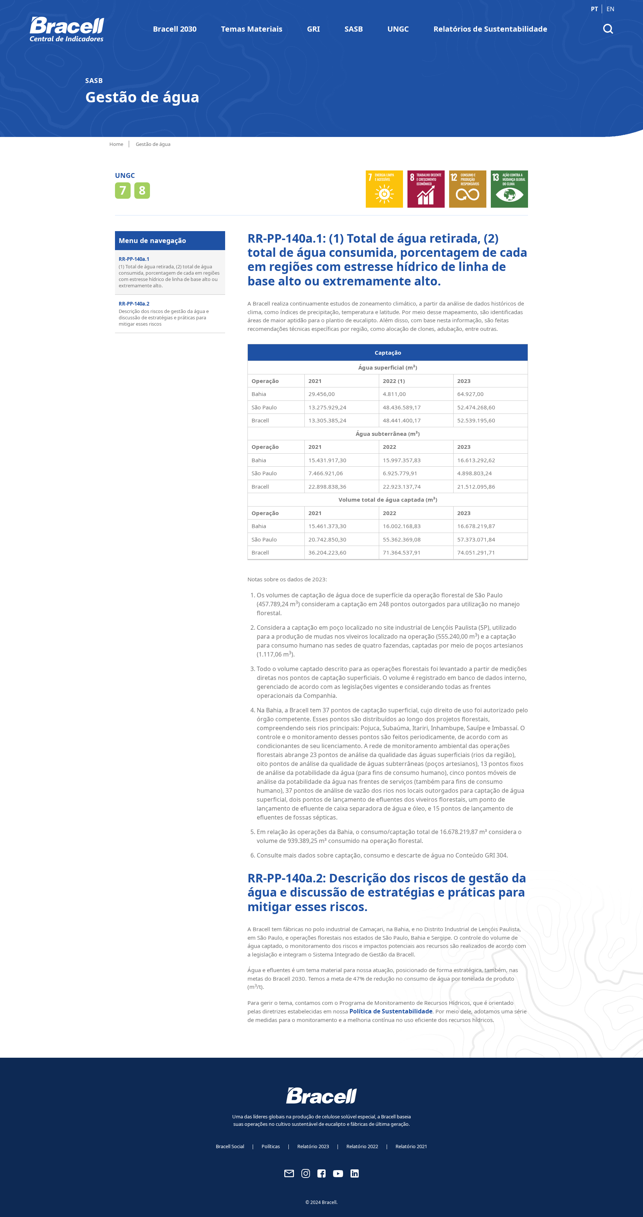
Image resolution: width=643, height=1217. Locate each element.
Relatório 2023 (313, 1146)
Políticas (271, 1146)
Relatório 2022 (362, 1146)
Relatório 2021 (411, 1146)
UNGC (398, 29)
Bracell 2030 (174, 29)
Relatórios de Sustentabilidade (490, 29)
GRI (313, 29)
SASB (354, 29)
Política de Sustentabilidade (390, 1011)
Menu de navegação (152, 240)
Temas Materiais (251, 29)
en (610, 9)
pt (594, 9)
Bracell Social (230, 1146)
